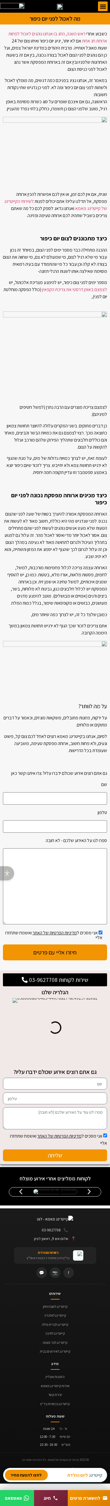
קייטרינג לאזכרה (55, 1315)
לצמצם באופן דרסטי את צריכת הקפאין (74, 289)
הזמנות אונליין (55, 1376)
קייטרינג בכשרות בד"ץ (55, 1404)
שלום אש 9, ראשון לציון (55, 1238)
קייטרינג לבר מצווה (55, 1342)
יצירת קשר (55, 1394)
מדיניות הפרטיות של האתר (59, 1136)
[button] (103, 6)
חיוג (47, 1498)
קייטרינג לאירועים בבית (55, 1351)
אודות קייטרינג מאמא (55, 1386)
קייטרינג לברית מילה (55, 1324)
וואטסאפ (13, 1498)
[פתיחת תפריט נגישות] (7, 873)
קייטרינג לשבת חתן (55, 1306)
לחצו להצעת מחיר (26, 1475)
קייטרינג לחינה (55, 1333)
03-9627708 (55, 1230)
